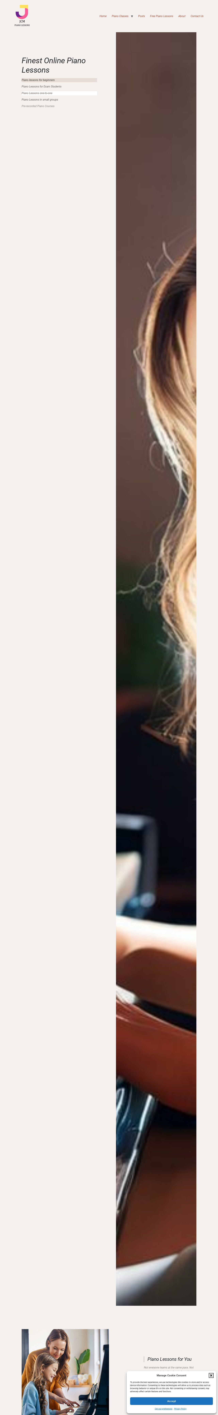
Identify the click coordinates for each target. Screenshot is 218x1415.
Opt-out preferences (163, 1409)
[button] (211, 1375)
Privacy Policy (180, 1409)
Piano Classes (120, 16)
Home (103, 16)
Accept (171, 1401)
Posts (141, 16)
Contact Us (197, 16)
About (181, 16)
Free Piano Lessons (161, 16)
